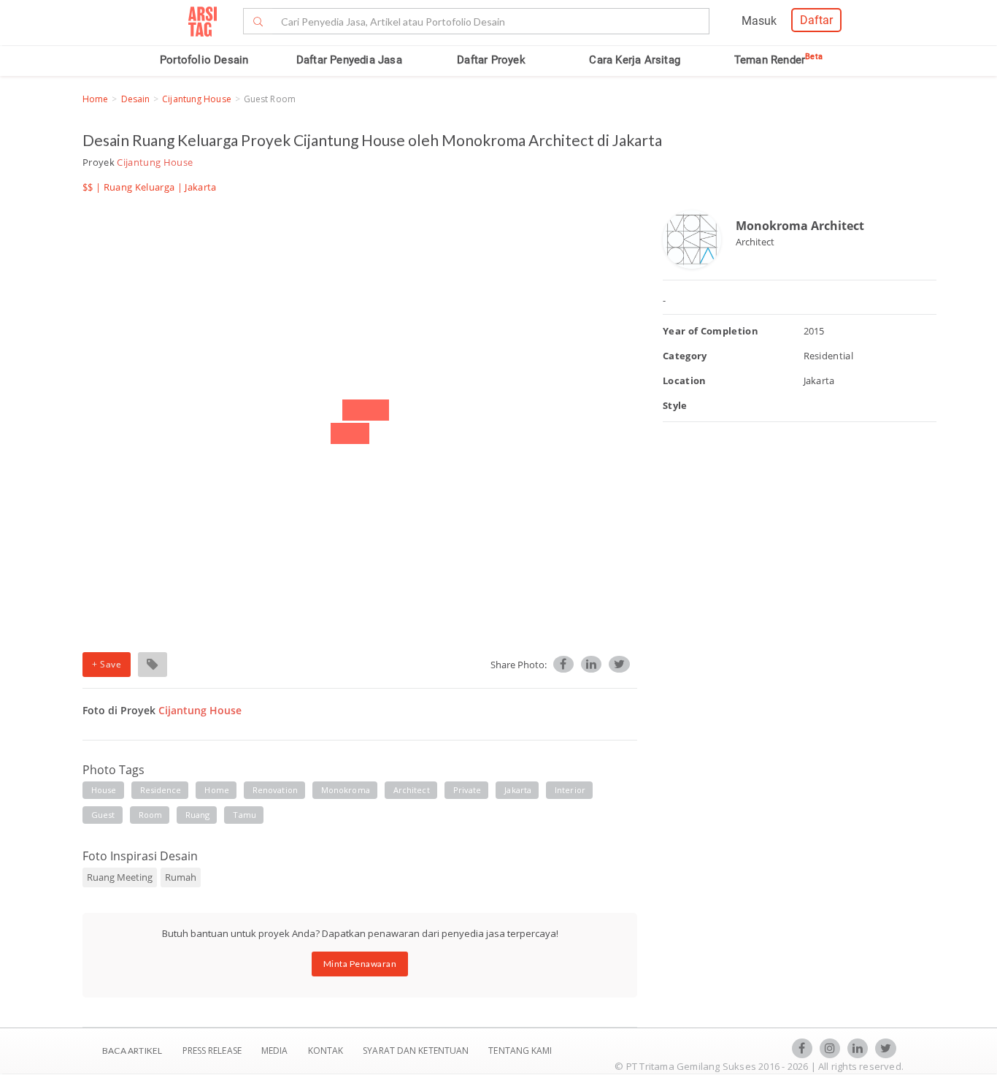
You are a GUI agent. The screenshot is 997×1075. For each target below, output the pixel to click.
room (150, 814)
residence (161, 789)
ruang (197, 814)
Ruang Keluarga (139, 187)
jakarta (517, 789)
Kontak (327, 1050)
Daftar (816, 20)
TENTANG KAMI (520, 1050)
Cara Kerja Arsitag (634, 59)
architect (411, 789)
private (467, 789)
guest (103, 814)
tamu (244, 814)
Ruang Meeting (120, 877)
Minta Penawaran (360, 963)
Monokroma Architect (800, 226)
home (216, 789)
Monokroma (345, 789)
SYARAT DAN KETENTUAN (417, 1050)
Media (275, 1050)
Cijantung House (196, 99)
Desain (135, 99)
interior (570, 789)
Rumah (180, 877)
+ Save (106, 664)
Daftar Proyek (491, 59)
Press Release (212, 1050)
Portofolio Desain (204, 59)
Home (95, 99)
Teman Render (778, 59)
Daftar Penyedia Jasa (349, 59)
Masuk (759, 21)
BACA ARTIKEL (132, 1050)
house (104, 789)
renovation (275, 789)
